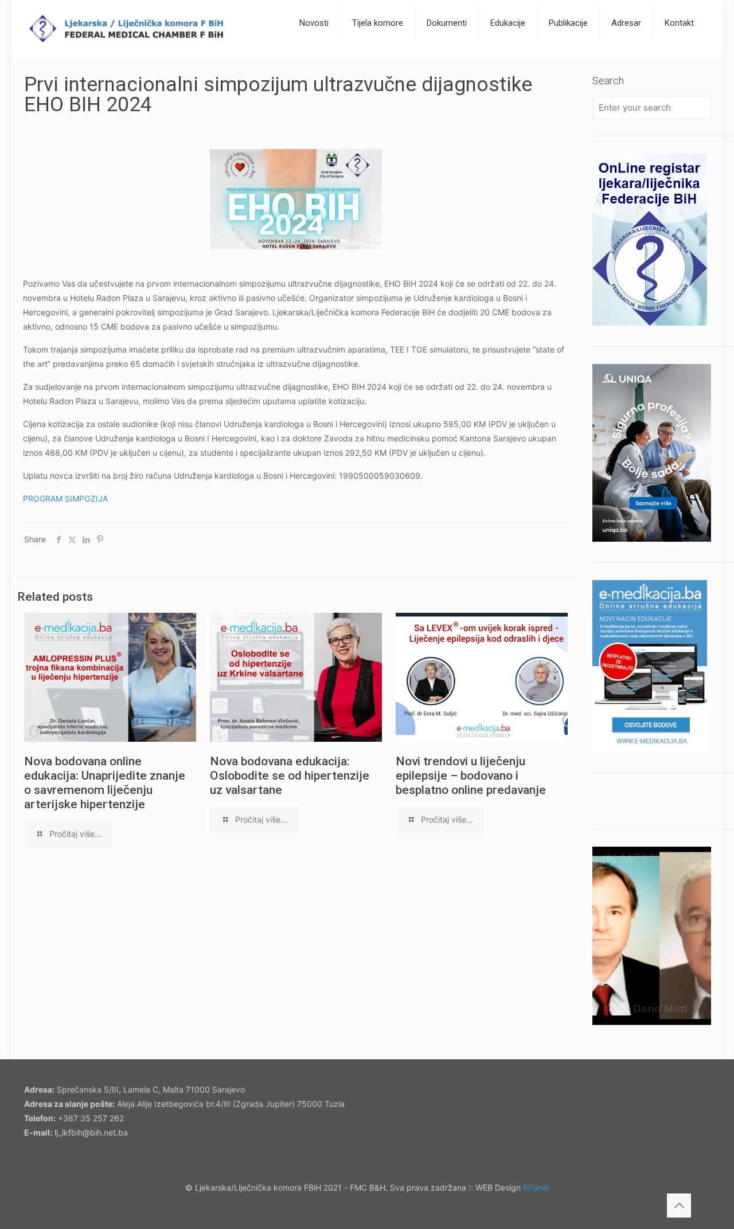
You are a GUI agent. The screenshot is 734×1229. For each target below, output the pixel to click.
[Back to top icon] (679, 1205)
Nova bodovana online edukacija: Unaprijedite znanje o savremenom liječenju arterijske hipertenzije (104, 782)
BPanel (536, 1187)
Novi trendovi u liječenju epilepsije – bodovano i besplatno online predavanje (471, 775)
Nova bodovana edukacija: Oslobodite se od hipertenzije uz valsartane (289, 775)
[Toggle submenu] (314, 51)
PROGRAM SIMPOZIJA (65, 498)
